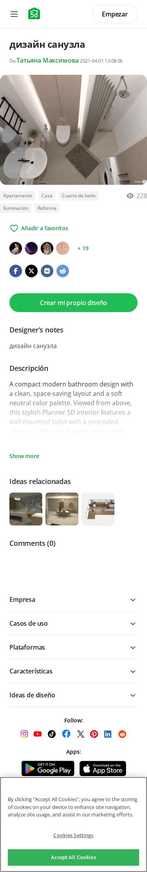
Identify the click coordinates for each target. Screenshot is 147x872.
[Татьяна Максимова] (15, 248)
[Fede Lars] (47, 248)
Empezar (115, 14)
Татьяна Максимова (47, 60)
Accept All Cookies (73, 857)
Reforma (47, 208)
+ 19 (83, 248)
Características (31, 671)
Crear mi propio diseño (73, 302)
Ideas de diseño (32, 695)
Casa (47, 195)
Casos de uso (28, 623)
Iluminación (15, 208)
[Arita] (62, 248)
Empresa (22, 599)
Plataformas (27, 647)
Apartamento (17, 195)
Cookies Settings (73, 835)
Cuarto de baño (79, 195)
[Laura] (31, 248)
